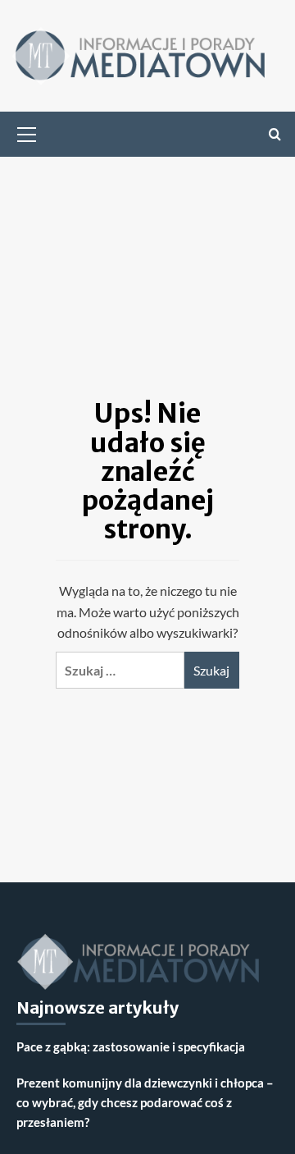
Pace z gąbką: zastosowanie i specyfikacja (130, 1046)
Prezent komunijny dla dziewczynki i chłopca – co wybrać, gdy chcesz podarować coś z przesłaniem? (145, 1102)
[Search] (275, 134)
